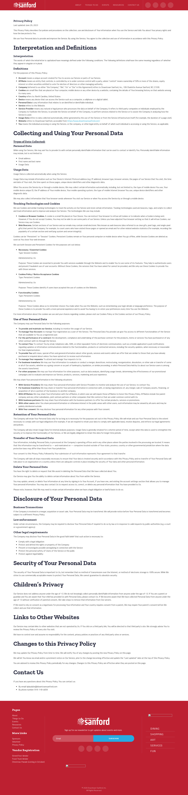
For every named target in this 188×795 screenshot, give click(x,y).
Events (105, 5)
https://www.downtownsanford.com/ (83, 120)
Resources (118, 5)
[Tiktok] (170, 5)
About (78, 5)
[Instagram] (163, 5)
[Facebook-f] (155, 5)
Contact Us (133, 5)
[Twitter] (148, 5)
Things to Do (91, 5)
